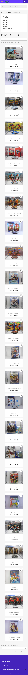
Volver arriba (20, 652)
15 (7, 648)
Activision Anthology (14, 114)
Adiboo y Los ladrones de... (14, 138)
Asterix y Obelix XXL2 (14, 338)
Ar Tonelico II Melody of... (14, 288)
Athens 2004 (14, 413)
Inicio (5, 17)
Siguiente (23, 648)
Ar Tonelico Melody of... (14, 313)
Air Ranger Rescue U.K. (14, 163)
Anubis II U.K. (14, 263)
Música (5, 24)
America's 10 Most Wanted (14, 213)
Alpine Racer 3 (14, 188)
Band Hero (14, 512)
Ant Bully (14, 238)
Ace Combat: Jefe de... (14, 89)
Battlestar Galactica (14, 537)
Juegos (5, 20)
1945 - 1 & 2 (14, 64)
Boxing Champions (14, 612)
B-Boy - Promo (14, 463)
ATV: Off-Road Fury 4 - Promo (14, 438)
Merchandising (7, 28)
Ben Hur (14, 562)
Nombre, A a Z (14, 39)
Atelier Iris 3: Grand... (14, 363)
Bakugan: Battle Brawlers (14, 488)
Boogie (14, 587)
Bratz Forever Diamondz (14, 637)
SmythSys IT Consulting (12, 673)
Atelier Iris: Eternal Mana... (14, 388)
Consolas (5, 22)
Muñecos (5, 26)
